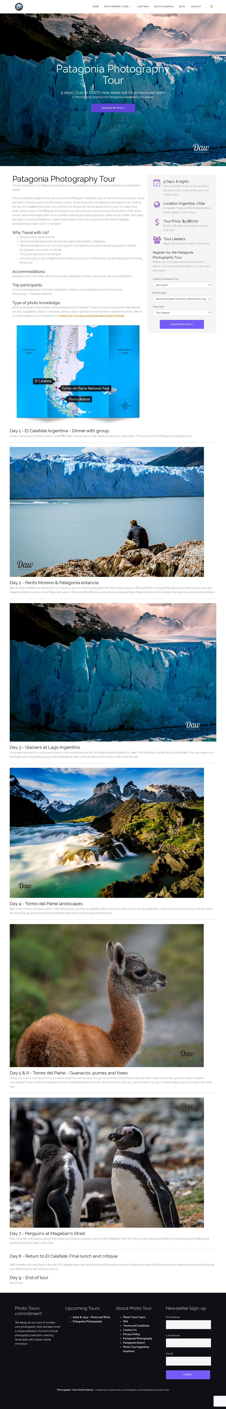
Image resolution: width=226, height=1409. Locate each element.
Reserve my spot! (113, 108)
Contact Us (130, 1330)
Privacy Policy (131, 1334)
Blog (182, 6)
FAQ (125, 1321)
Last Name (173, 1335)
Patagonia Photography (87, 1321)
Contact (196, 6)
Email (169, 1353)
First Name (173, 1317)
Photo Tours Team (134, 1317)
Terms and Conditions (136, 1325)
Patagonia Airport (134, 1342)
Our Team (142, 6)
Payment (158, 306)
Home (96, 6)
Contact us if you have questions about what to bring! (91, 315)
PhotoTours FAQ (164, 6)
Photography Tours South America (75, 1390)
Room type (159, 292)
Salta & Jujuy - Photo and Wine (91, 1317)
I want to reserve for (166, 279)
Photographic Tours (116, 6)
